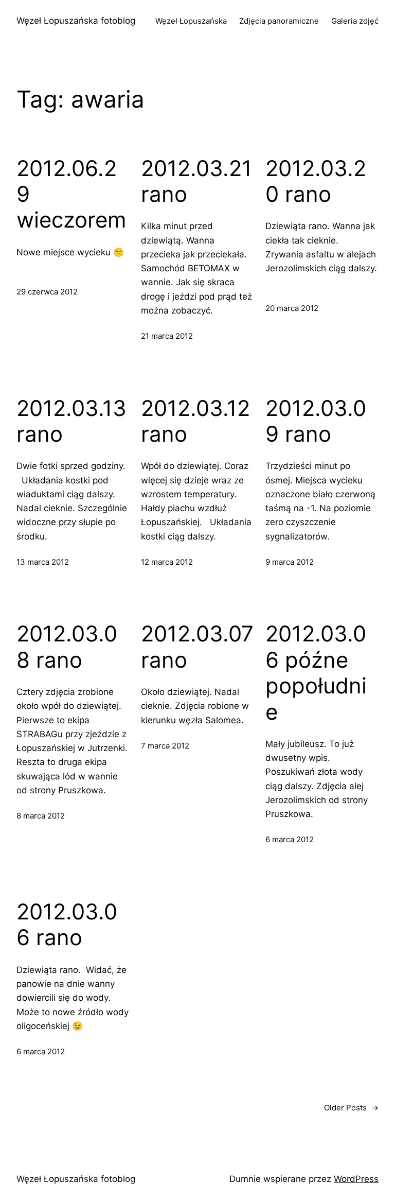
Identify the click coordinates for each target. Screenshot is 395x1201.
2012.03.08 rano (66, 646)
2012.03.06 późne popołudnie (316, 672)
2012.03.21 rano (196, 181)
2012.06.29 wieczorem (71, 194)
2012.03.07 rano (197, 646)
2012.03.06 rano (66, 924)
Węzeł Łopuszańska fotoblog (75, 20)
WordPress (356, 1179)
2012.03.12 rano (195, 421)
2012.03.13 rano (71, 421)
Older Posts (351, 1107)
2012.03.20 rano (315, 181)
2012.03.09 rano (315, 421)
